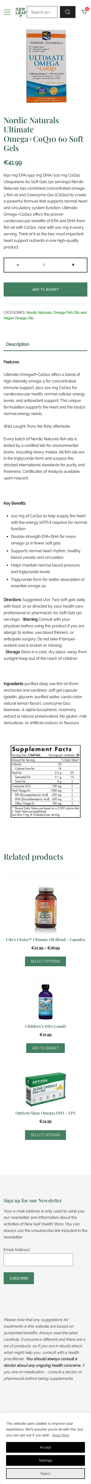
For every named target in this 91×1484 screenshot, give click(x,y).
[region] (45, 1448)
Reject (45, 1474)
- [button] (18, 264)
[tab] (45, 344)
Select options (45, 961)
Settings (45, 1460)
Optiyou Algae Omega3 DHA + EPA (45, 1112)
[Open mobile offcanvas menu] (7, 12)
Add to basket (45, 289)
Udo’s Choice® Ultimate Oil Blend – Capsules (45, 939)
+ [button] (73, 264)
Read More (60, 1435)
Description (17, 344)
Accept (45, 1447)
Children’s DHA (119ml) (45, 1026)
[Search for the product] (67, 12)
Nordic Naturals (39, 312)
